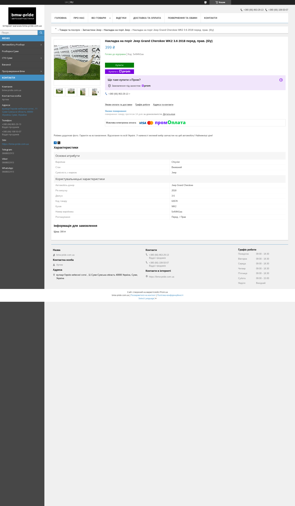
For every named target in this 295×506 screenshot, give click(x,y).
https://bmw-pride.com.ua (15, 143)
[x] (59, 143)
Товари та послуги (69, 30)
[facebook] (55, 143)
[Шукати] (41, 32)
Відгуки (121, 18)
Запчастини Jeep (91, 30)
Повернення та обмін (182, 18)
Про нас (79, 18)
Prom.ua (164, 292)
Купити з (113, 71)
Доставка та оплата (147, 18)
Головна (61, 18)
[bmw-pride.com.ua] (22, 15)
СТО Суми (7, 57)
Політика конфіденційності (170, 295)
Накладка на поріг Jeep (117, 30)
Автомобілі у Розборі (13, 44)
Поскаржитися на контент (143, 295)
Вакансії (6, 64)
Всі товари (99, 18)
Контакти (210, 18)
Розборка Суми (10, 51)
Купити (119, 65)
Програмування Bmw (13, 71)
